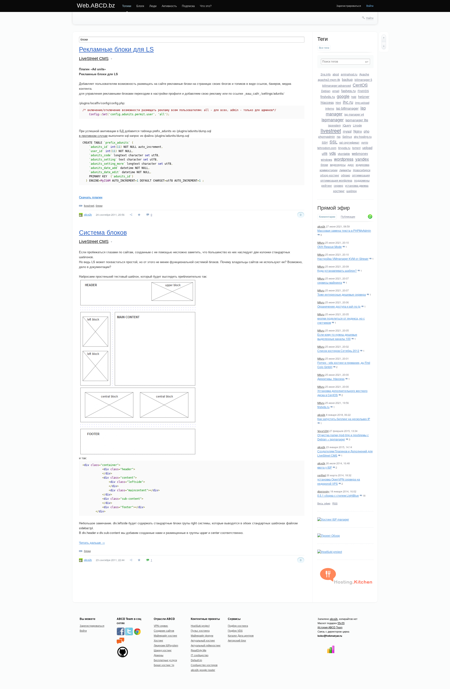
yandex (362, 159)
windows (326, 159)
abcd (336, 74)
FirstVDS (363, 91)
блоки (324, 165)
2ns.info (326, 74)
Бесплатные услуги (165, 660)
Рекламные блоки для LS (116, 49)
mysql (347, 131)
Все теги (324, 47)
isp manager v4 (354, 114)
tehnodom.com (326, 148)
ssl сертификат (349, 142)
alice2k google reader (203, 670)
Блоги (140, 6)
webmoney (360, 153)
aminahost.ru (349, 74)
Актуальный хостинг (203, 640)
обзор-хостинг (329, 175)
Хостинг (158, 640)
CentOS (360, 85)
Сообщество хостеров (204, 665)
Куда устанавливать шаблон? (337, 270)
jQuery (347, 125)
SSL (334, 142)
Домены (158, 655)
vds (332, 153)
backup (347, 79)
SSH (325, 142)
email (335, 91)
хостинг (339, 190)
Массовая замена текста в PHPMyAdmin (344, 230)
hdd (353, 97)
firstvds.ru (327, 96)
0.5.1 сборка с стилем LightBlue (338, 495)
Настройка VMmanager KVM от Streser (342, 259)
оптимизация (361, 175)
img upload (362, 102)
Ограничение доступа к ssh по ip (338, 306)
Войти (369, 5)
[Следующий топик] (384, 45)
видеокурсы (338, 165)
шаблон (351, 191)
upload (367, 147)
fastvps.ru (348, 90)
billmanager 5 (363, 80)
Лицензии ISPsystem (166, 645)
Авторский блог (237, 640)
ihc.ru (348, 102)
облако (345, 175)
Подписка (188, 6)
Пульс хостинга (200, 630)
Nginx (357, 131)
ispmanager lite (356, 120)
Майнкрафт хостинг (165, 635)
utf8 (324, 153)
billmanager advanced (336, 85)
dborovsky (323, 491)
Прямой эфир (333, 208)
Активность (169, 6)
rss (339, 136)
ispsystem (334, 125)
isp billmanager (347, 108)
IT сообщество (199, 655)
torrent (356, 148)
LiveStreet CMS (94, 58)
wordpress (343, 159)
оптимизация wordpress (336, 180)
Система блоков (103, 232)
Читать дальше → (92, 542)
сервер (338, 185)
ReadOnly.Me (198, 650)
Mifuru (320, 242)
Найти (369, 18)
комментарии (329, 170)
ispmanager (333, 119)
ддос (351, 165)
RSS (335, 503)
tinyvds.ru (344, 148)
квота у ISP (324, 467)
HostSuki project (200, 625)
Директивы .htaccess (331, 379)
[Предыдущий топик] (384, 38)
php (366, 131)
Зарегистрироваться (348, 5)
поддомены (362, 180)
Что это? (206, 6)
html (338, 102)
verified (321, 475)
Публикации (348, 216)
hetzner (363, 96)
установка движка (356, 185)
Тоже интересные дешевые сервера (341, 294)
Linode (357, 125)
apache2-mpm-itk (329, 80)
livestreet (331, 130)
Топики (126, 6)
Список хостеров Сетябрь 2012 (338, 351)
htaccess (327, 102)
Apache (364, 74)
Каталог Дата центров (241, 635)
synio (364, 142)
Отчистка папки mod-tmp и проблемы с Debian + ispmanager (343, 437)
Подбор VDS (235, 630)
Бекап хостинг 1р (164, 665)
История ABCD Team (330, 627)
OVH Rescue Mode (329, 247)
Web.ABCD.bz (96, 5)
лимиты (345, 170)
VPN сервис (161, 625)
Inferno (329, 108)
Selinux (347, 136)
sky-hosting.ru (363, 136)
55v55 (341, 623)
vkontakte (344, 154)
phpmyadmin (326, 136)
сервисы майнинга (329, 282)
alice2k (321, 226)
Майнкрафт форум (202, 635)
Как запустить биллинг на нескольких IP (343, 419)
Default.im (196, 660)
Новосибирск (361, 170)
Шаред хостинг (163, 650)
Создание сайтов (164, 630)
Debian (325, 91)
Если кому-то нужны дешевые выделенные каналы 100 (337, 336)
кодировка (362, 165)
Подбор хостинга (238, 625)
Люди (153, 6)
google (343, 96)
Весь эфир (323, 503)
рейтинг (326, 185)
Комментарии (327, 216)
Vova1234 (323, 431)
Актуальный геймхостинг (206, 645)
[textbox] (345, 62)
